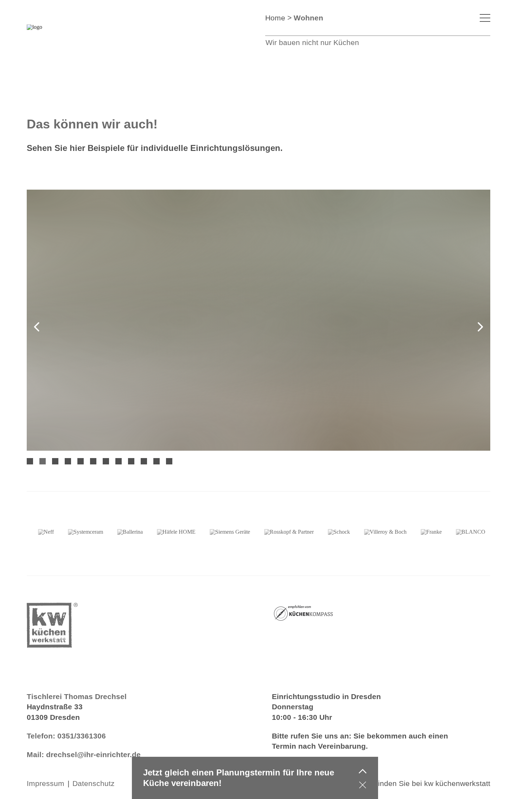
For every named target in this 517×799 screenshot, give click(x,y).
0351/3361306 (81, 736)
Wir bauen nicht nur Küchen (312, 42)
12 (169, 461)
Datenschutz (93, 783)
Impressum (45, 783)
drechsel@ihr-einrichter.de (93, 754)
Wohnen (308, 18)
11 (156, 461)
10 (144, 461)
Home (275, 18)
